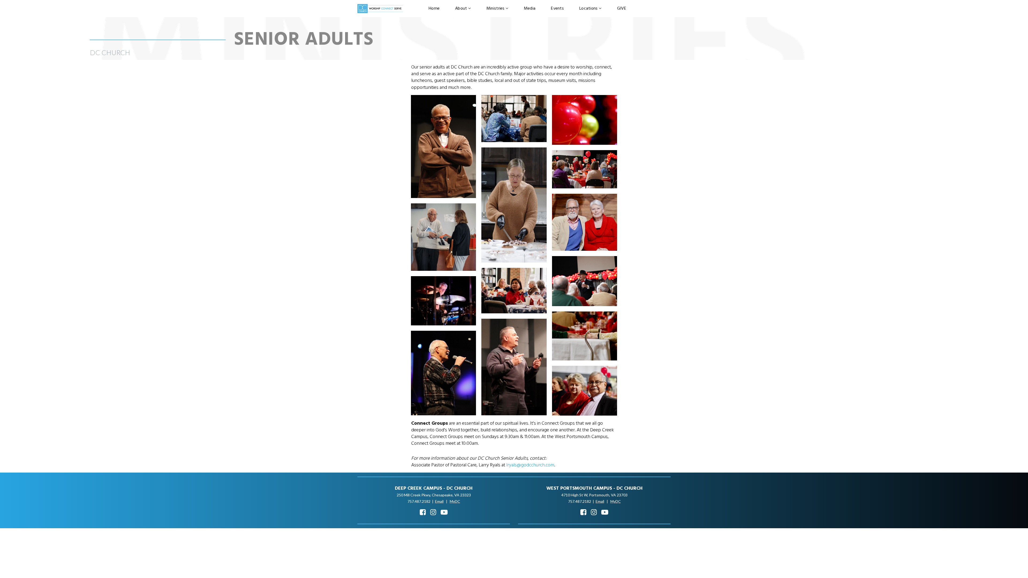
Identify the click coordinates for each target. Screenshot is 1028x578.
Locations (588, 8)
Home (434, 8)
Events (557, 8)
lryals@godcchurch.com (530, 465)
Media (529, 8)
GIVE (621, 8)
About (461, 8)
